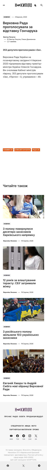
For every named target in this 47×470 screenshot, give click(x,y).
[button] (3, 5)
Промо (36, 429)
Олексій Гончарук (22, 150)
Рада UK (36, 150)
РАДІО (15, 416)
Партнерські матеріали (20, 429)
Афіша (27, 426)
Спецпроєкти (17, 426)
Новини (7, 17)
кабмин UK (8, 150)
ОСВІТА (22, 416)
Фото (33, 426)
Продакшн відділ (34, 416)
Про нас (8, 416)
